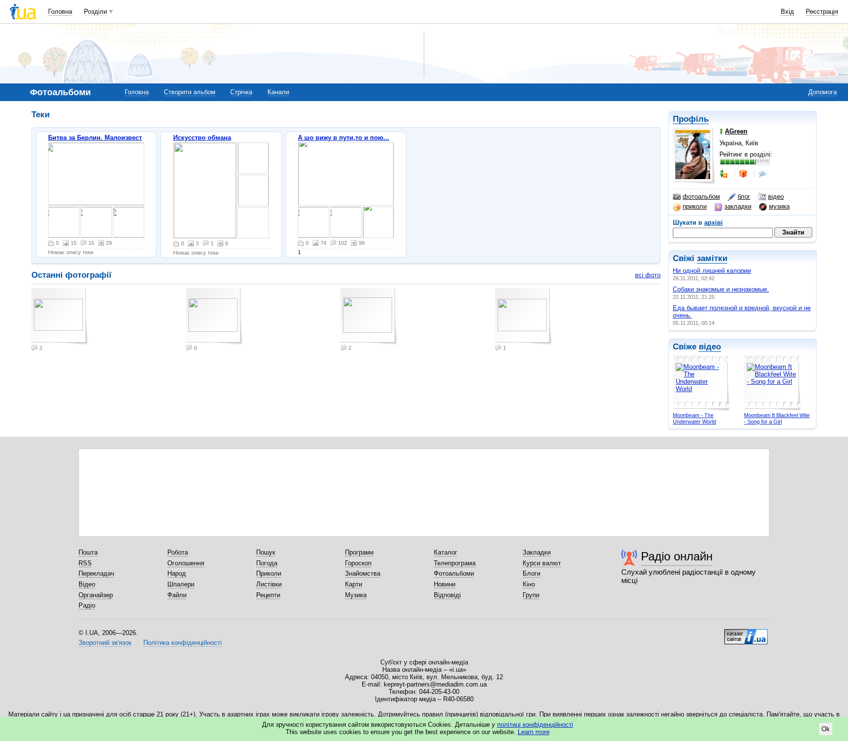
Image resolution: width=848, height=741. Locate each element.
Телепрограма (455, 563)
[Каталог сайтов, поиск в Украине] (746, 633)
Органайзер (96, 595)
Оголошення (185, 563)
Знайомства (362, 573)
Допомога (822, 92)
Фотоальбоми (454, 573)
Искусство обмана (202, 137)
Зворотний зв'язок (105, 642)
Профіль (691, 119)
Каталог (445, 552)
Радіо (87, 605)
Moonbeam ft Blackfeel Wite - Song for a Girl (777, 418)
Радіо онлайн (677, 556)
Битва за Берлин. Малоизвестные (101, 137)
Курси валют (542, 563)
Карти (353, 584)
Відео (87, 584)
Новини (444, 584)
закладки (737, 206)
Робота (177, 552)
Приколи (268, 573)
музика (779, 206)
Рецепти (268, 595)
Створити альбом (189, 92)
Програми (359, 552)
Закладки (537, 552)
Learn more (534, 732)
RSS (85, 563)
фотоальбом (701, 196)
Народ (176, 573)
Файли (176, 595)
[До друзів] (724, 174)
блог (744, 196)
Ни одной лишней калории (712, 270)
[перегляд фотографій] (96, 174)
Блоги (531, 573)
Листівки (269, 584)
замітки (712, 258)
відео (776, 196)
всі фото (648, 275)
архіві (713, 222)
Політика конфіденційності (182, 642)
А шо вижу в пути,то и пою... (343, 137)
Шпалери (180, 584)
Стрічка (241, 92)
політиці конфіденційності (535, 724)
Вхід (787, 11)
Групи (531, 595)
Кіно (529, 584)
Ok (826, 729)
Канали (278, 92)
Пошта (88, 552)
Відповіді (447, 595)
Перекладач (96, 573)
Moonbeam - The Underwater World (694, 418)
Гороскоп (358, 563)
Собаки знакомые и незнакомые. (721, 289)
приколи (695, 206)
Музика (356, 595)
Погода (266, 563)
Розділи (95, 11)
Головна (60, 11)
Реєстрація (822, 11)
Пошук (265, 552)
